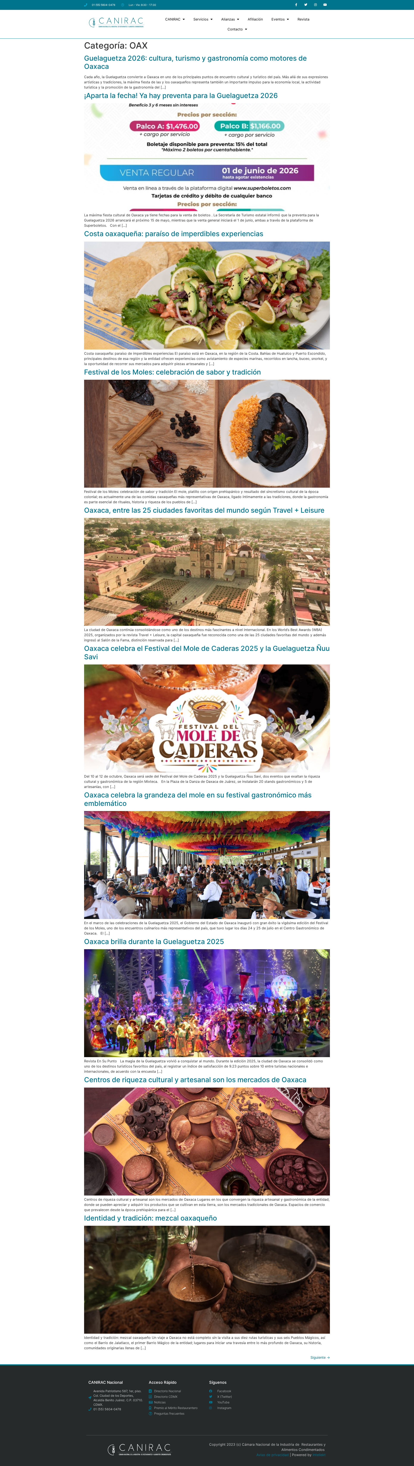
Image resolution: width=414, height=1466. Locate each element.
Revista (303, 19)
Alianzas (228, 19)
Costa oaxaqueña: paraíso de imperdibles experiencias (173, 233)
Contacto (235, 29)
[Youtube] (325, 5)
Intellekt (319, 1455)
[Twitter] (306, 5)
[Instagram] (315, 5)
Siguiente (320, 1357)
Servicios (200, 19)
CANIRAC (172, 19)
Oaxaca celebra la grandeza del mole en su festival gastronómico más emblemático (198, 799)
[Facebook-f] (296, 5)
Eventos (278, 19)
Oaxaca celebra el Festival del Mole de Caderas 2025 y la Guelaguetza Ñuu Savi (207, 652)
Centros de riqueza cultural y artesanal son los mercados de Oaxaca (195, 1079)
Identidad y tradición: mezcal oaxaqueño (150, 1218)
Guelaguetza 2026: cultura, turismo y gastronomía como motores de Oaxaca (195, 62)
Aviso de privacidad (272, 1455)
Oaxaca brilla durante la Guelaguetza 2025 (154, 941)
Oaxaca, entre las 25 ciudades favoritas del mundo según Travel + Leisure (204, 510)
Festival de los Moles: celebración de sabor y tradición (172, 372)
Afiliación (255, 19)
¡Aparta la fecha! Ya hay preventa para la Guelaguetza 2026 (181, 95)
